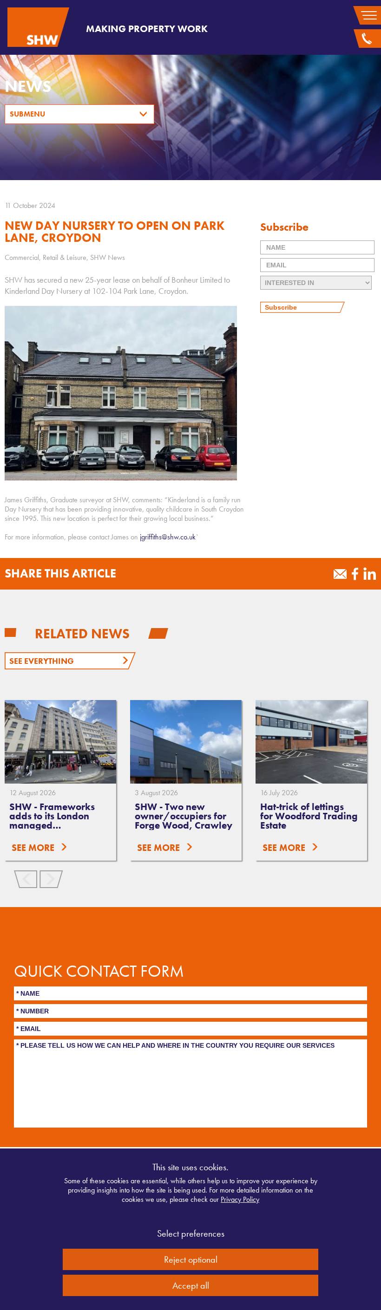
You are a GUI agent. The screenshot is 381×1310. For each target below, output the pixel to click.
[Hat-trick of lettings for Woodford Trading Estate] (311, 742)
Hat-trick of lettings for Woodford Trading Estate (309, 815)
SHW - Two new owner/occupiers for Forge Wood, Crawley (183, 815)
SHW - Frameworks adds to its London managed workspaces (52, 820)
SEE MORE (33, 848)
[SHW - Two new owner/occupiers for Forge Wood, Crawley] (186, 742)
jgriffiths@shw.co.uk (168, 537)
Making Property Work (147, 28)
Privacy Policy (240, 1199)
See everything (41, 660)
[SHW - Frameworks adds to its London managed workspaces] (60, 742)
